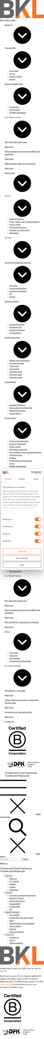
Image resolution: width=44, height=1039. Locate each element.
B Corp (12, 74)
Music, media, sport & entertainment (24, 222)
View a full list (6, 984)
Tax (10, 909)
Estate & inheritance (17, 444)
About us (13, 879)
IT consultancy (15, 333)
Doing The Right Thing (14, 84)
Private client (14, 907)
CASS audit (14, 366)
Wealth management (17, 466)
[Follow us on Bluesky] (23, 776)
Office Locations (16, 943)
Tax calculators (15, 571)
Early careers (14, 658)
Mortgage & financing (18, 450)
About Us (9, 25)
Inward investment (17, 330)
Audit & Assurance (12, 338)
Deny (22, 565)
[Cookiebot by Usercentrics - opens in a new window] (31, 472)
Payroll (12, 297)
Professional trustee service (20, 461)
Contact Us (9, 722)
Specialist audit (15, 372)
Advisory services (12, 301)
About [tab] (36, 479)
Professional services (18, 227)
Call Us (12, 940)
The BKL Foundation (17, 113)
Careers (12, 887)
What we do (10, 173)
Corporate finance (16, 324)
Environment (14, 110)
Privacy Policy (15, 926)
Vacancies (13, 656)
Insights (12, 884)
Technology (14, 233)
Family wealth (15, 447)
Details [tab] (22, 479)
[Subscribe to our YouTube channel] (30, 773)
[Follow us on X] (20, 773)
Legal (11, 921)
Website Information (12, 912)
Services (9, 893)
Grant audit (14, 369)
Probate (12, 458)
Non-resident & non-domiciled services (25, 452)
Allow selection (22, 558)
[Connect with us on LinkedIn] (11, 776)
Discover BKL (10, 48)
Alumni (12, 79)
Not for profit (15, 225)
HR (10, 294)
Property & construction (19, 230)
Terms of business (16, 932)
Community (14, 107)
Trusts (11, 464)
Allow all (22, 551)
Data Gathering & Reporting (20, 408)
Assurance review (16, 363)
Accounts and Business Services (18, 263)
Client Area (14, 890)
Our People (14, 881)
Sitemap (12, 929)
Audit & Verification (17, 411)
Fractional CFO (15, 327)
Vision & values (15, 77)
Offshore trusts (15, 455)
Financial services (16, 219)
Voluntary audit (15, 377)
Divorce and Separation (19, 441)
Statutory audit (15, 375)
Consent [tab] (7, 479)
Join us (7, 632)
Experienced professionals (20, 661)
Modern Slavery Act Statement (22, 923)
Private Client (10, 418)
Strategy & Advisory (17, 405)
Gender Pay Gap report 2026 (21, 918)
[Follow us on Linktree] (11, 773)
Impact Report (15, 413)
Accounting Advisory (18, 288)
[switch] (38, 526)
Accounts (13, 286)
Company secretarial (17, 291)
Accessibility (14, 915)
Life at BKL (13, 71)
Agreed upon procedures (19, 361)
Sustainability (10, 382)
